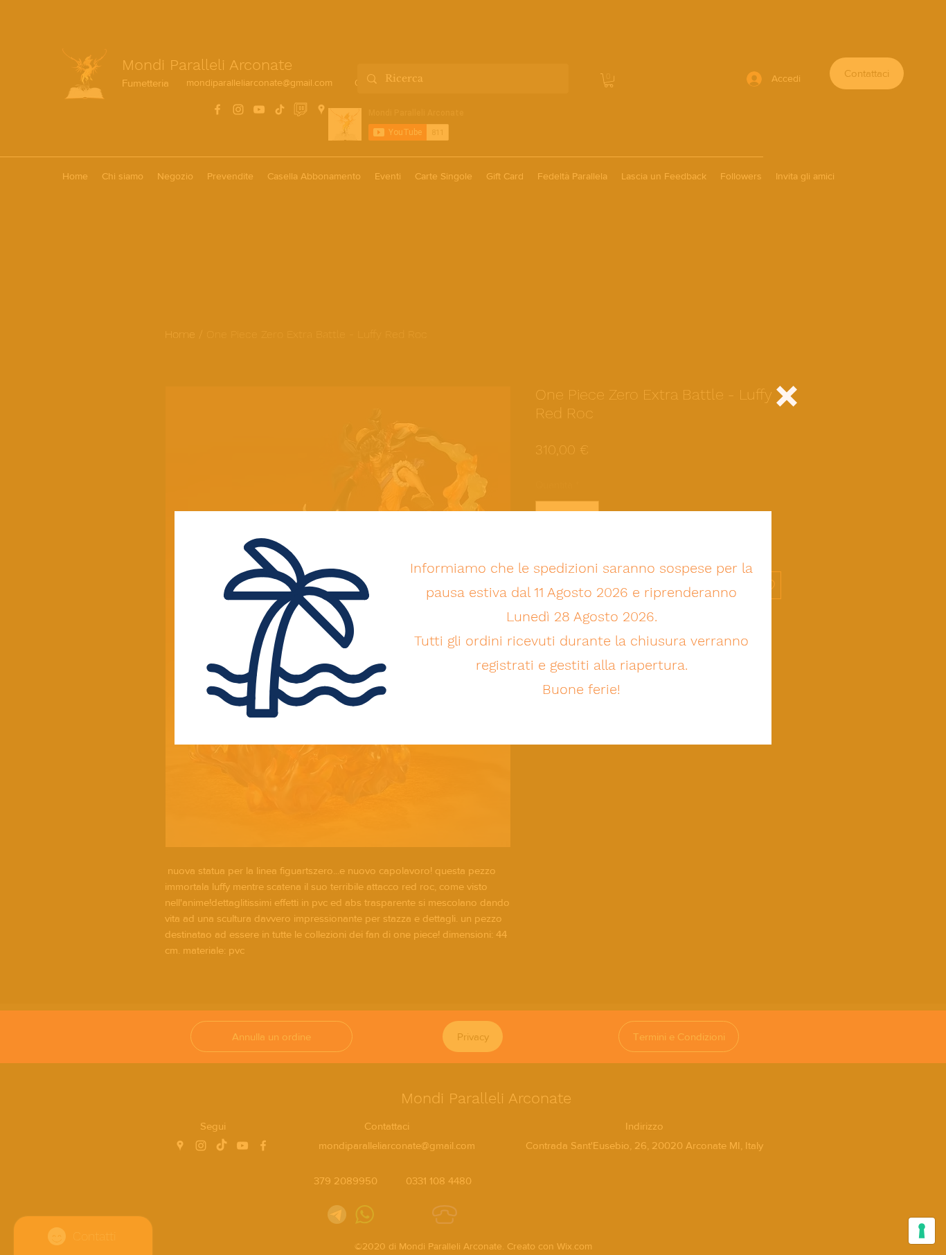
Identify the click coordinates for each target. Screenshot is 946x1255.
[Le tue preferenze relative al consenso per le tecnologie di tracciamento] (922, 1231)
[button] (786, 396)
